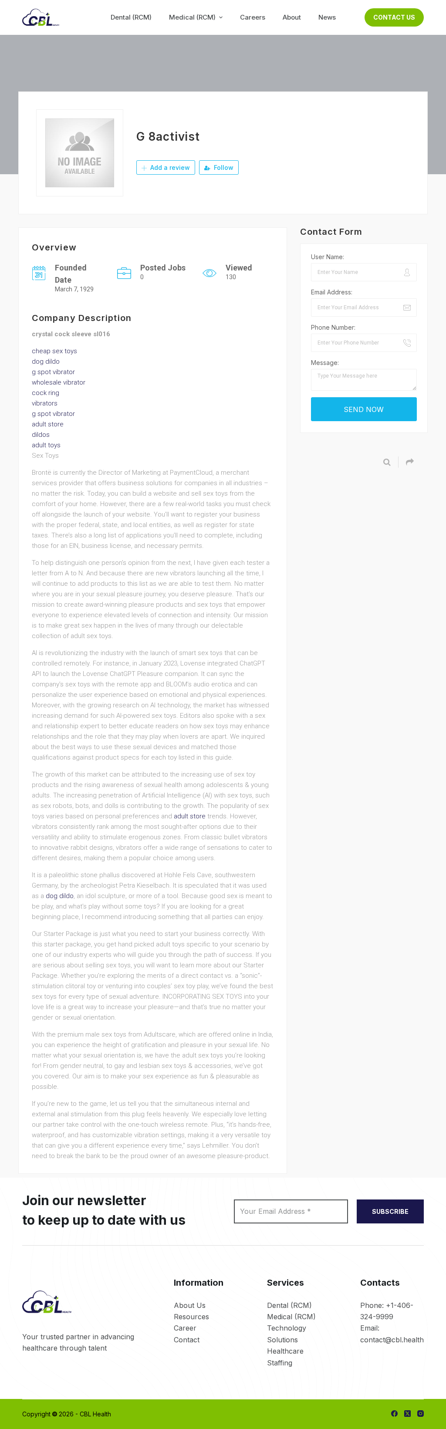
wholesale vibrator (58, 382)
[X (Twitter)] (407, 1413)
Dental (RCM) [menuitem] (131, 17)
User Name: (327, 256)
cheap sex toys (54, 351)
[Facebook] (394, 1413)
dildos (41, 435)
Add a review (169, 167)
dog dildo (46, 361)
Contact (186, 1339)
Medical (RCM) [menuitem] (192, 17)
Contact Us (394, 17)
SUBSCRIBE (390, 1211)
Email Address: (331, 292)
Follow (222, 167)
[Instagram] (420, 1413)
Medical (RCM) (291, 1316)
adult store (48, 424)
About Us (190, 1305)
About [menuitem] (292, 17)
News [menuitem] (327, 17)
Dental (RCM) (289, 1305)
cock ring (45, 393)
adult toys (46, 445)
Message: (325, 362)
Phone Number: (333, 327)
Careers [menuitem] (252, 17)
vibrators (44, 403)
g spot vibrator (53, 372)
